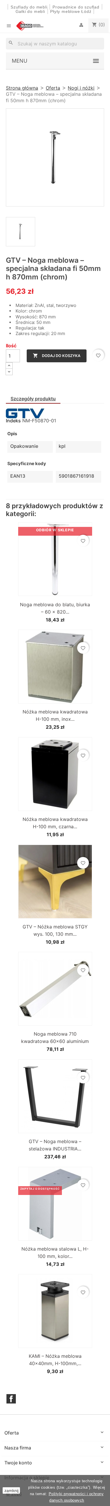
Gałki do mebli (30, 11)
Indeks (13, 421)
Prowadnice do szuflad (76, 7)
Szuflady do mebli (29, 7)
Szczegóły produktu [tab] (33, 399)
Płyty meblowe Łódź (71, 11)
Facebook (11, 1398)
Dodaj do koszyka (56, 355)
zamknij (11, 1490)
